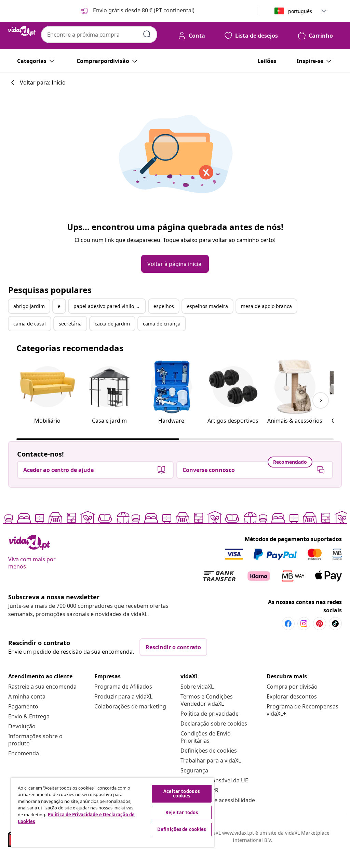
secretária (70, 323)
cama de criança (161, 323)
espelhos (163, 306)
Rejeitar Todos (181, 812)
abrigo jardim (29, 306)
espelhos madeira (207, 306)
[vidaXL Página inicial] (22, 31)
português (300, 11)
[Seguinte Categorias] (320, 400)
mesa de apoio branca (266, 306)
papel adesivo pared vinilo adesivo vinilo (109, 306)
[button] (136, 11)
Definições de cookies (208, 750)
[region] (112, 812)
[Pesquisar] (147, 34)
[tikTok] (335, 623)
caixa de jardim (112, 323)
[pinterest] (319, 623)
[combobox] (99, 34)
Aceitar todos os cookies (181, 793)
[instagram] (303, 623)
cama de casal (29, 323)
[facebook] (288, 623)
